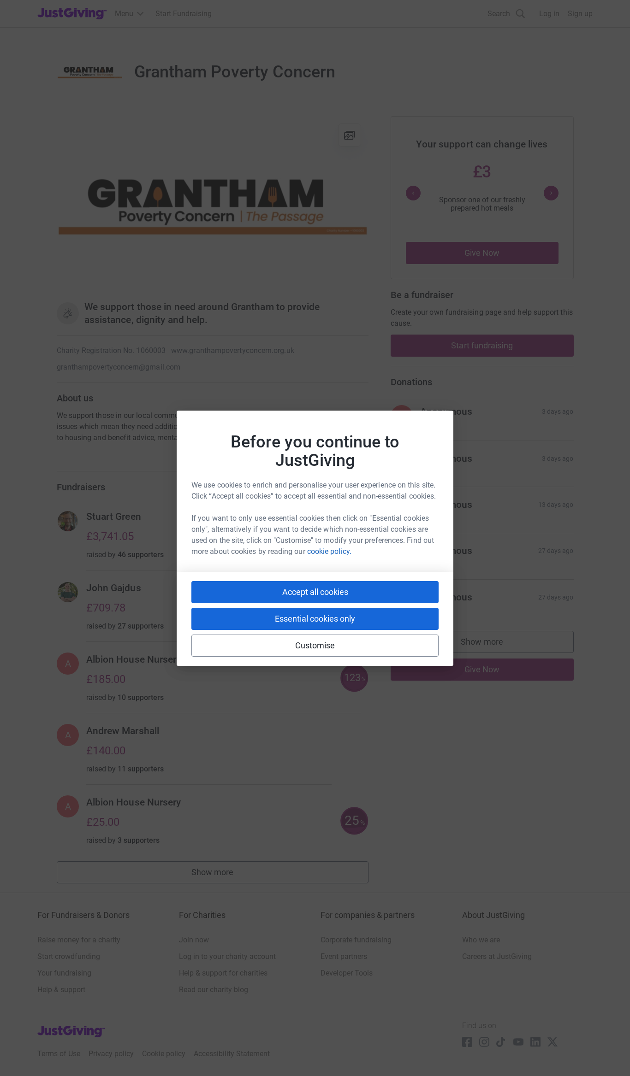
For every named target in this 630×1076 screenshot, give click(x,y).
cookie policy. (329, 551)
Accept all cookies (315, 592)
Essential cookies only (315, 618)
